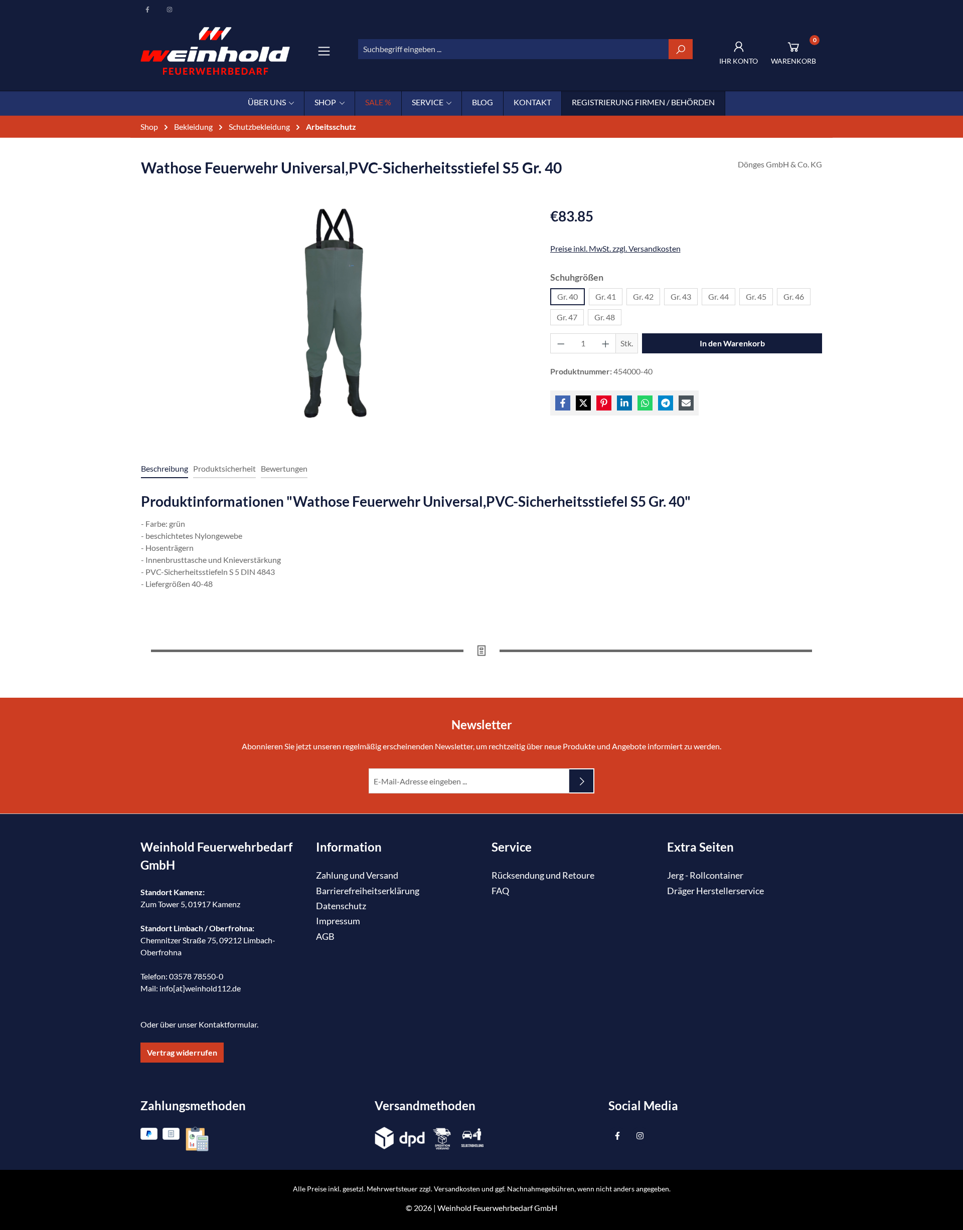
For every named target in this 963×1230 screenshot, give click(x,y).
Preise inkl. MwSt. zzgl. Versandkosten (615, 248)
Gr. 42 (643, 296)
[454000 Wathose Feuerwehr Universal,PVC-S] (335, 313)
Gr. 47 (567, 317)
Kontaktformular (228, 1024)
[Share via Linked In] (624, 403)
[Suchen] (681, 49)
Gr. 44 (718, 296)
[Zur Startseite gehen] (215, 51)
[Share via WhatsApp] (645, 403)
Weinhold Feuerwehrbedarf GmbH (497, 1207)
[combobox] (513, 49)
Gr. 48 (604, 317)
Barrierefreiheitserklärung (367, 891)
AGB (325, 936)
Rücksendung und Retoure (543, 875)
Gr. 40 (567, 296)
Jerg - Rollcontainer (705, 875)
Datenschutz (341, 906)
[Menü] (324, 51)
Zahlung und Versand (357, 875)
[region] (335, 323)
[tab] (164, 469)
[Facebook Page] (147, 10)
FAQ (500, 891)
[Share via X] (583, 403)
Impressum (338, 921)
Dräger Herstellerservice (715, 891)
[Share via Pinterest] (603, 403)
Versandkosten (457, 1188)
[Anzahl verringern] (560, 343)
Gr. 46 (793, 296)
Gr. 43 (681, 296)
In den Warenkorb (732, 343)
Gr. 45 (756, 296)
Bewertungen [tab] (284, 468)
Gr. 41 (605, 296)
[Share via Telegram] (665, 403)
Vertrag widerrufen (182, 1052)
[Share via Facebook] (562, 403)
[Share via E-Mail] (686, 403)
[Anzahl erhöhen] (605, 343)
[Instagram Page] (170, 10)
